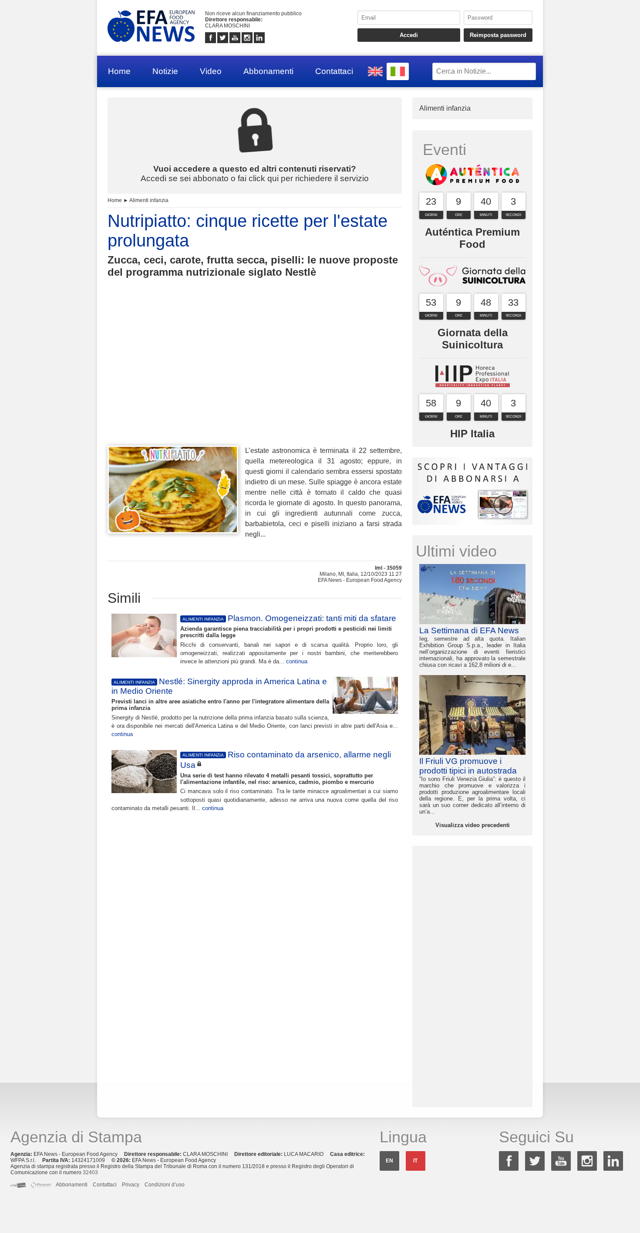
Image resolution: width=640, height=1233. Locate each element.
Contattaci (334, 71)
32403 (90, 1172)
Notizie (165, 71)
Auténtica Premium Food (472, 238)
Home (119, 71)
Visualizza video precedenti (472, 825)
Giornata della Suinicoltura (473, 339)
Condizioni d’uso (165, 1185)
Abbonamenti (268, 71)
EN (389, 1161)
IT (415, 1161)
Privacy (130, 1185)
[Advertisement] (255, 378)
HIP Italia (472, 433)
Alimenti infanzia (148, 200)
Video (211, 71)
